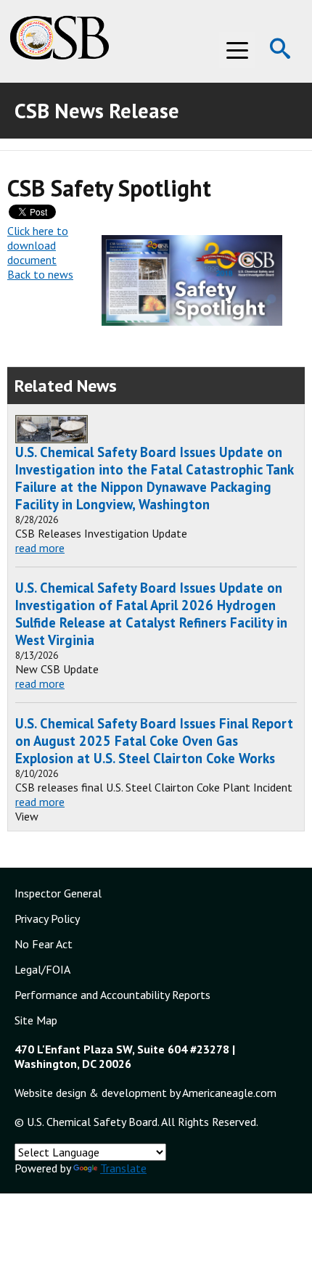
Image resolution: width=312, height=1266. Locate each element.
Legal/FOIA (42, 969)
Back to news (40, 274)
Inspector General (58, 893)
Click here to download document (37, 245)
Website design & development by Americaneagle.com (145, 1092)
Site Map (36, 1020)
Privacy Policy (47, 918)
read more (40, 547)
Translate (123, 1168)
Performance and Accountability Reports (112, 994)
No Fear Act (44, 944)
